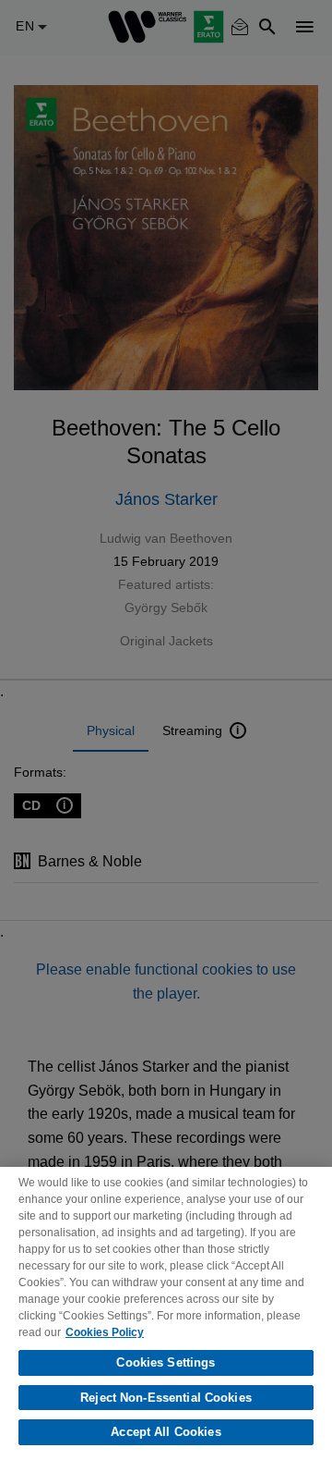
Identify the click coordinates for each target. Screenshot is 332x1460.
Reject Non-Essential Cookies (166, 1398)
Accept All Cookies (165, 1432)
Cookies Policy (104, 1332)
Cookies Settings (165, 1362)
